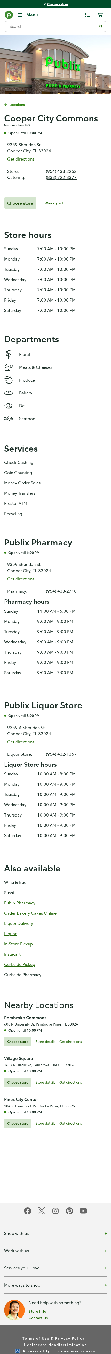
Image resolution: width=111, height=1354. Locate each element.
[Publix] (9, 16)
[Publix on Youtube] (83, 1213)
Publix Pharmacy (19, 902)
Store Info (37, 1311)
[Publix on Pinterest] (69, 1213)
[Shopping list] (88, 15)
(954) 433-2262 (61, 171)
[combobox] (53, 26)
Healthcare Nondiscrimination (55, 1344)
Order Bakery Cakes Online (30, 913)
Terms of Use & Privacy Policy (53, 1338)
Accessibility (36, 1351)
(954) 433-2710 (61, 591)
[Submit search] (101, 26)
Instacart (12, 954)
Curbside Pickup (19, 964)
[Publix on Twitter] (41, 1213)
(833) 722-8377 (61, 177)
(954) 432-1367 (61, 754)
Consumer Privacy (77, 1351)
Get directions (20, 159)
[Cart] (100, 15)
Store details (45, 1041)
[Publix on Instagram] (55, 1213)
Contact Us (38, 1318)
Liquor (10, 933)
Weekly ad (54, 203)
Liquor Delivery (18, 923)
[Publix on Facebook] (27, 1213)
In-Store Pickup (18, 944)
